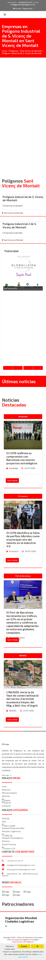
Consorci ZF (9, 848)
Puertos (6, 841)
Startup (5, 818)
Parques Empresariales (13, 828)
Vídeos (7, 800)
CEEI (4, 821)
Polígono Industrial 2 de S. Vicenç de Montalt (20, 225)
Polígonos (13, 51)
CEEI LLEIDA (9, 826)
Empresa (6, 789)
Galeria (7, 802)
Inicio (4, 51)
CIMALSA (8, 835)
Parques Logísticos (11, 831)
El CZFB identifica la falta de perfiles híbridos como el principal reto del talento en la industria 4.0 (23, 539)
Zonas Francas (9, 844)
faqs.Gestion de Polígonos (23, 942)
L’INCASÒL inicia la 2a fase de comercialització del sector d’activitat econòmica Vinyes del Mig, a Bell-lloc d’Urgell (22, 698)
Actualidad (13, 468)
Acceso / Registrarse (23, 8)
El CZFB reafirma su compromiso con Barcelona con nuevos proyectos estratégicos (21, 458)
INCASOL (13, 710)
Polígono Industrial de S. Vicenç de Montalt (23, 198)
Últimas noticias (19, 381)
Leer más (5, 775)
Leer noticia (12, 480)
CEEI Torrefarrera (10, 288)
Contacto (6, 806)
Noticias (6, 796)
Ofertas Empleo (9, 793)
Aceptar (24, 946)
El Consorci (13, 551)
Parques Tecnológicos (12, 838)
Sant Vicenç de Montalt (31, 51)
